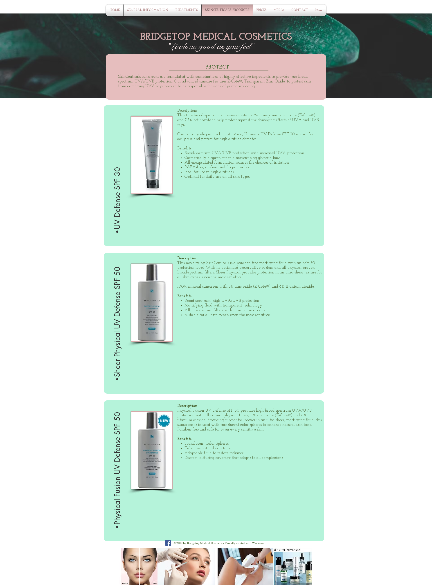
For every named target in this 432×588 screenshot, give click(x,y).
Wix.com (258, 543)
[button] (117, 173)
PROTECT (217, 67)
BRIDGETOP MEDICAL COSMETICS (216, 37)
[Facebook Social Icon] (168, 543)
